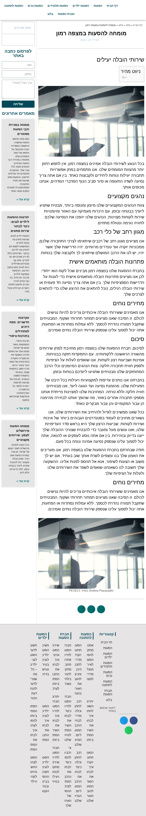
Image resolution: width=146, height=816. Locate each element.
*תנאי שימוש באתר (108, 709)
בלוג (50, 13)
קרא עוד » (23, 199)
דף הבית (112, 5)
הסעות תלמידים (58, 5)
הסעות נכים (35, 5)
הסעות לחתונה (13, 5)
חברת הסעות (66, 13)
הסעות (98, 5)
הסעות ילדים (81, 5)
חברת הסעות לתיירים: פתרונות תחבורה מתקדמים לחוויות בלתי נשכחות (64, 665)
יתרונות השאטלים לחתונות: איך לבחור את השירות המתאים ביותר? (86, 721)
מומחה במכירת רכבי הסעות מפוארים (19, 129)
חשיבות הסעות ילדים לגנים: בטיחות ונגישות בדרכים (44, 660)
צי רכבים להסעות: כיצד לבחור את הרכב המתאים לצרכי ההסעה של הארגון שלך (65, 776)
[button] (101, 609)
